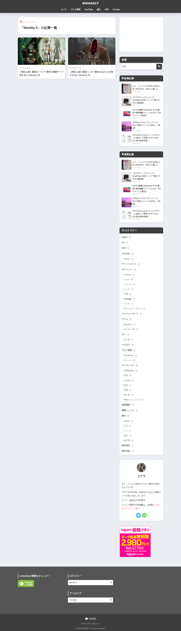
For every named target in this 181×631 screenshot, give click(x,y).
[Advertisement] (141, 34)
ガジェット (128, 269)
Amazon (129, 275)
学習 (127, 375)
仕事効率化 (130, 371)
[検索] (159, 66)
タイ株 (128, 340)
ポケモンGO (131, 329)
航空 (127, 436)
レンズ (128, 289)
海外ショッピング (133, 400)
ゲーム (126, 319)
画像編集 (129, 299)
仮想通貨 (127, 405)
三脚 (127, 294)
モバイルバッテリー (134, 308)
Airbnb (128, 421)
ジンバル (129, 284)
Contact (116, 9)
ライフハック (130, 365)
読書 (127, 390)
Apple (126, 237)
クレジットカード (131, 313)
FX (124, 242)
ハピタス (127, 344)
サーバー (129, 360)
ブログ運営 (76, 9)
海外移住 (127, 445)
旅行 (99, 9)
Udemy (128, 380)
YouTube (88, 9)
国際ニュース (129, 410)
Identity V (129, 324)
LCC (127, 426)
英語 (127, 385)
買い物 (128, 395)
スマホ (128, 304)
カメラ (64, 9)
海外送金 (127, 451)
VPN (107, 9)
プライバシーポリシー (90, 624)
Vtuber (128, 259)
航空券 (128, 440)
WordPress (130, 355)
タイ (125, 334)
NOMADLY (90, 3)
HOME (92, 618)
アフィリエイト (130, 264)
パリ (127, 431)
